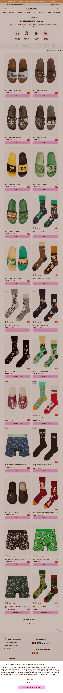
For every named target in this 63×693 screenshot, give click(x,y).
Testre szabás (31, 683)
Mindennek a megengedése (31, 687)
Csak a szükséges (31, 679)
